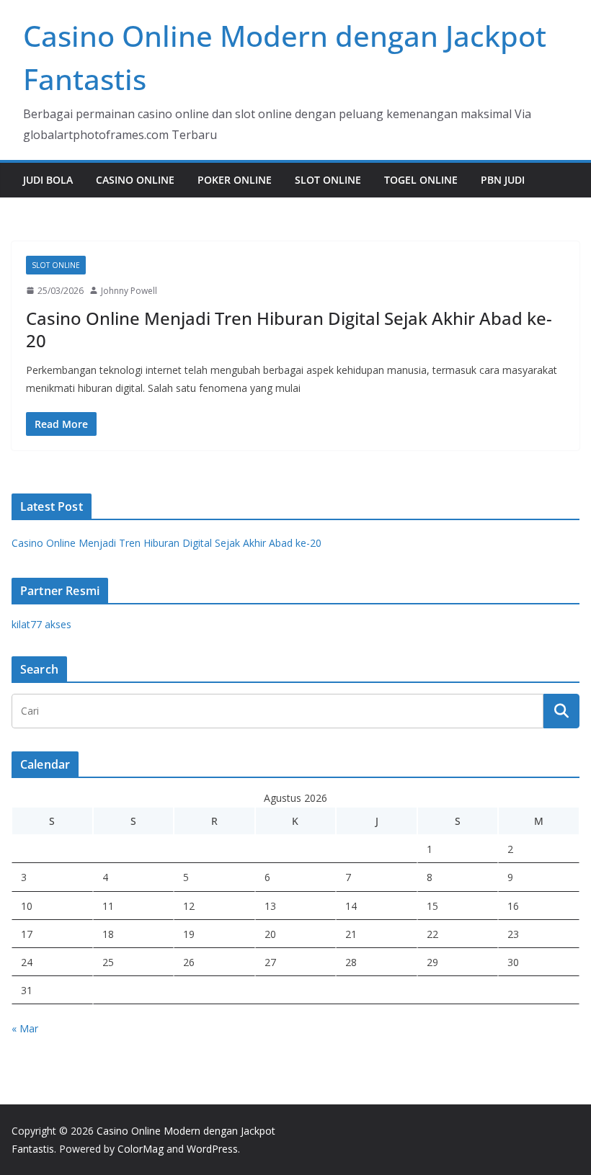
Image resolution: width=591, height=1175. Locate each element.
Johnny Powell (129, 291)
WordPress (212, 1149)
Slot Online (328, 180)
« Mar (25, 1028)
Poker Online (234, 180)
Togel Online (421, 180)
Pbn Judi (503, 180)
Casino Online (135, 180)
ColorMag (140, 1149)
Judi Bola (48, 180)
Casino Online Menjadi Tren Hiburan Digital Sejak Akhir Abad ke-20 (289, 329)
